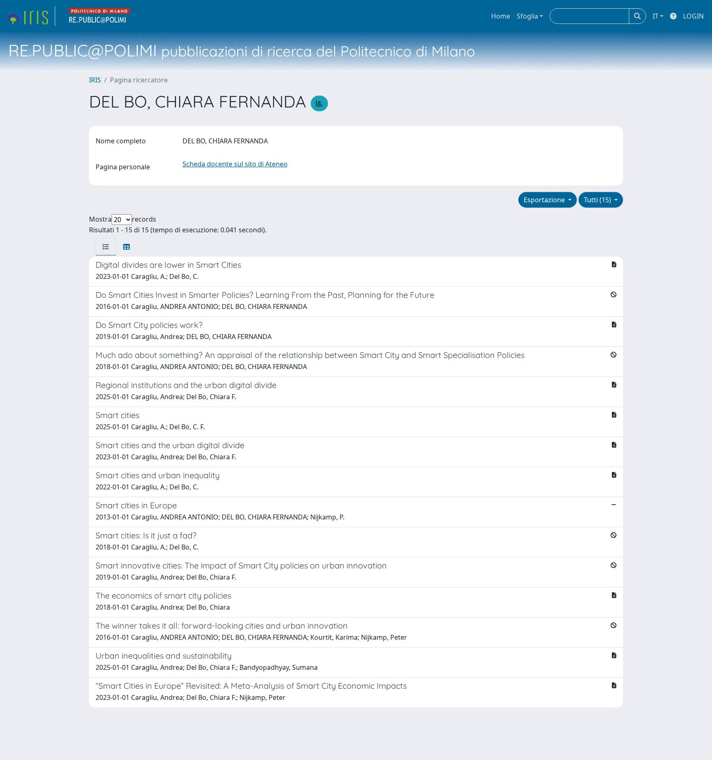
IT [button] (655, 16)
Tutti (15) (598, 199)
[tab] (106, 246)
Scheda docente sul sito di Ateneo (235, 163)
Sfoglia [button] (527, 16)
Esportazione (545, 199)
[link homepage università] (100, 16)
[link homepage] (30, 16)
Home (500, 16)
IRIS (95, 79)
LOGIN (693, 16)
